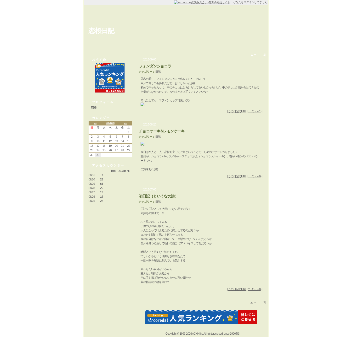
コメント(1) (254, 111)
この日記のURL (237, 111)
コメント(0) (254, 176)
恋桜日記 (101, 30)
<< (95, 123)
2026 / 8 (110, 123)
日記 (157, 71)
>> (125, 123)
